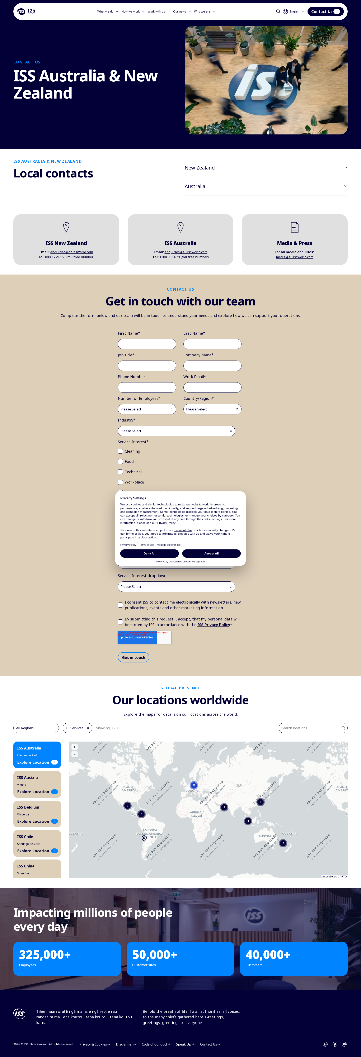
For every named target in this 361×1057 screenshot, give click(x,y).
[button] (127, 805)
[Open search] (278, 11)
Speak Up (183, 1044)
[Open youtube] (344, 1044)
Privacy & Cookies (93, 1044)
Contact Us (322, 11)
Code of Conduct (154, 1044)
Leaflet (329, 876)
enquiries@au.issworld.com (186, 252)
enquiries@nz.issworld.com (71, 252)
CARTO (342, 876)
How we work (131, 11)
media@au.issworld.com (294, 257)
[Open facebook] (335, 1044)
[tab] (37, 755)
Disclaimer (124, 1044)
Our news (179, 11)
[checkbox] (180, 487)
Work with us (156, 11)
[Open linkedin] (325, 1044)
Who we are (202, 11)
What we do (105, 11)
